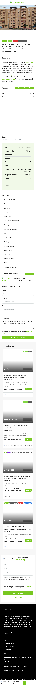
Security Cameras (10, 246)
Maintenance (8, 238)
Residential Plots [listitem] (10, 643)
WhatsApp (30, 281)
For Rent (10, 41)
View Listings (29, 274)
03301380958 (19, 281)
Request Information (18, 337)
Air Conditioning (9, 200)
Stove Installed (9, 250)
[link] (18, 360)
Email (4, 306)
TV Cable (7, 254)
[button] (18, 17)
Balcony (6, 204)
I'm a (4, 314)
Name (4, 290)
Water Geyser (9, 259)
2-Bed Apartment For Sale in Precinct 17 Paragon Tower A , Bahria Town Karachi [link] (17, 478)
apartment (14, 75)
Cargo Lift (7, 208)
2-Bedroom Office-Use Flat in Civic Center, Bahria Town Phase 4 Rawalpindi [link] (16, 428)
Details (28, 389)
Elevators (7, 212)
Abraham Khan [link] (18, 395)
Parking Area (8, 242)
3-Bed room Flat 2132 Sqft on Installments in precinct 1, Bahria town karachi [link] (17, 529)
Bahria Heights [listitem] (9, 646)
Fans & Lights (8, 216)
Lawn (5, 233)
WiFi (5, 263)
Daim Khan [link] (16, 547)
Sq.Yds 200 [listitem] (8, 649)
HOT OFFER (15, 41)
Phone (4, 298)
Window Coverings (10, 267)
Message (5, 318)
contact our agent (8, 79)
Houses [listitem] (7, 641)
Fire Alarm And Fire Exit (12, 221)
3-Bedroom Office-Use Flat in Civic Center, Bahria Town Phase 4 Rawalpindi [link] (16, 377)
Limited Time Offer (23, 41)
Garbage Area (9, 225)
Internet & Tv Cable (10, 229)
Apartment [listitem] (8, 638)
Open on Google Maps (25, 88)
